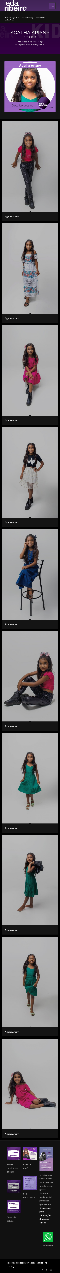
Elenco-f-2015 (40, 18)
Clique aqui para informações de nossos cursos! (45, 1215)
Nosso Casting (27, 18)
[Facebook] (47, 1269)
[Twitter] (42, 1269)
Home (18, 18)
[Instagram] (51, 1269)
